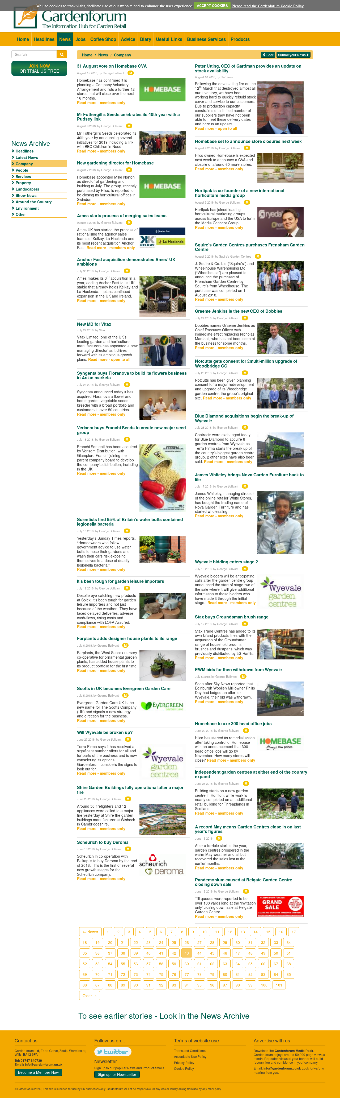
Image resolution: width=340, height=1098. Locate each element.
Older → (90, 995)
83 (263, 974)
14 (255, 931)
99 (250, 985)
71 (110, 974)
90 (136, 985)
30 (238, 942)
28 (212, 942)
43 (187, 953)
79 (212, 974)
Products (240, 39)
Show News (26, 195)
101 (279, 985)
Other (21, 214)
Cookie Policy (184, 1068)
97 (225, 985)
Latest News (27, 157)
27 (199, 942)
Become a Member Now (38, 1072)
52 (85, 963)
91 (148, 985)
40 (148, 953)
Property (23, 182)
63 (225, 963)
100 (264, 985)
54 (110, 963)
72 (123, 974)
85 (289, 974)
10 (204, 931)
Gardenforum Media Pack (294, 1051)
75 (161, 974)
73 (136, 974)
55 (123, 963)
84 (276, 974)
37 (110, 953)
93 (174, 985)
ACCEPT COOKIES (212, 5)
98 (238, 985)
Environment (27, 208)
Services (23, 176)
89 (123, 985)
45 (212, 953)
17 (294, 931)
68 (289, 963)
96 (212, 985)
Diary (145, 39)
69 (85, 974)
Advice (128, 39)
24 (161, 942)
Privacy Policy (184, 1062)
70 (97, 974)
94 (187, 985)
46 (225, 953)
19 (97, 942)
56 (136, 963)
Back (270, 54)
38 (123, 953)
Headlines (44, 39)
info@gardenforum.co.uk (43, 1064)
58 (161, 963)
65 (250, 963)
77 (187, 974)
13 (243, 931)
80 (225, 974)
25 (174, 942)
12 (230, 931)
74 (148, 974)
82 (250, 974)
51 (289, 953)
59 (174, 963)
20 (110, 942)
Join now (39, 66)
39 (136, 953)
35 (85, 953)
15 (268, 931)
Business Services (206, 39)
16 (281, 931)
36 (97, 953)
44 (199, 953)
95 (199, 985)
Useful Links (169, 39)
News (65, 39)
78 (199, 974)
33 (276, 942)
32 (263, 942)
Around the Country (34, 201)
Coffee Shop (103, 39)
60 (187, 963)
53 (97, 963)
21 (123, 942)
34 (289, 942)
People (22, 170)
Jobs (80, 39)
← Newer (90, 931)
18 (85, 942)
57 (148, 963)
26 (187, 942)
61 (199, 963)
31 (250, 942)
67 (276, 963)
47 (238, 953)
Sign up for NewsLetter (117, 1074)
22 (136, 942)
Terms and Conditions (190, 1050)
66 (263, 963)
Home (23, 39)
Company (122, 54)
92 (161, 985)
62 (212, 963)
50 (276, 953)
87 (97, 985)
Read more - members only (101, 102)
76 (174, 974)
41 (161, 953)
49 (263, 953)
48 (250, 953)
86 (85, 985)
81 (238, 974)
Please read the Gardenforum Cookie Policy (268, 5)
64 (238, 963)
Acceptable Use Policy (190, 1056)
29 (225, 942)
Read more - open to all (109, 359)
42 (174, 953)
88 (110, 985)
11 (217, 931)
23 (148, 942)
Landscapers (27, 189)
